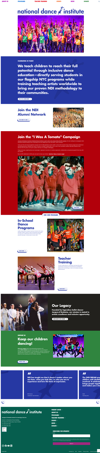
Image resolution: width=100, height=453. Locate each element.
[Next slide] (98, 401)
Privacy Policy (86, 451)
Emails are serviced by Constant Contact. (65, 440)
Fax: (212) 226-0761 (6, 425)
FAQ (76, 451)
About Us (5, 1)
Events (59, 1)
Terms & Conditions (94, 451)
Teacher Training (41, 1)
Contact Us (71, 451)
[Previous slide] (3, 401)
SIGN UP (71, 443)
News (72, 1)
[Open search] (99, 1)
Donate (86, 1)
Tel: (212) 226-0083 (6, 424)
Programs (21, 1)
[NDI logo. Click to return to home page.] (22, 411)
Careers (80, 451)
